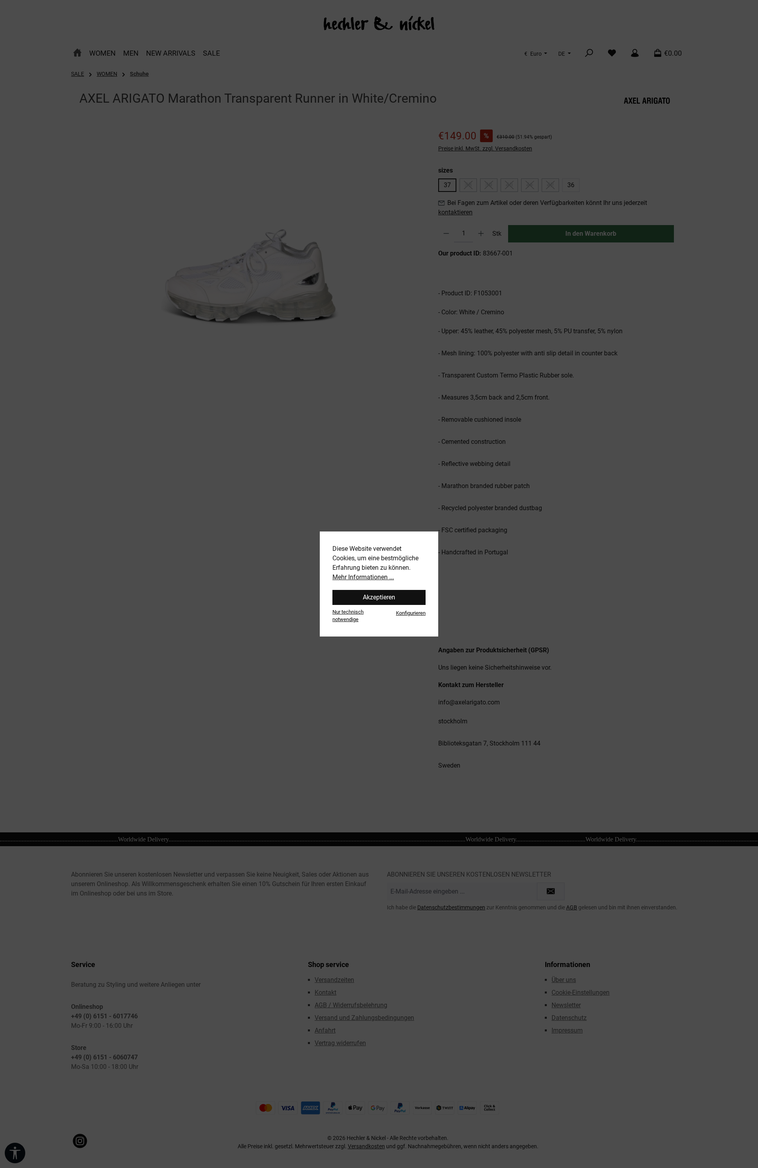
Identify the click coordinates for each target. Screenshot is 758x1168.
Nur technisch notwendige (348, 615)
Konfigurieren (411, 613)
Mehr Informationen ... (363, 577)
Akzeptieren (379, 597)
